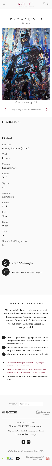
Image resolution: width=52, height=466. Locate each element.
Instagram (29, 442)
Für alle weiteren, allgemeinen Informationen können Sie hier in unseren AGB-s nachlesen (26, 371)
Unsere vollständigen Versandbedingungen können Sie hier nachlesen (25, 364)
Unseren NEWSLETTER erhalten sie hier (26, 426)
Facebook (23, 442)
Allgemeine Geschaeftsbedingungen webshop (26, 430)
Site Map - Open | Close (26, 422)
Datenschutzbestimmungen (26, 434)
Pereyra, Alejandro (26, 19)
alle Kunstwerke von (26, 109)
